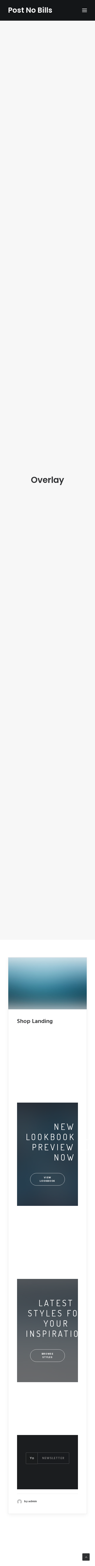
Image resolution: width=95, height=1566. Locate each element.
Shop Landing (35, 1021)
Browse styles (48, 1355)
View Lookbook (47, 1179)
